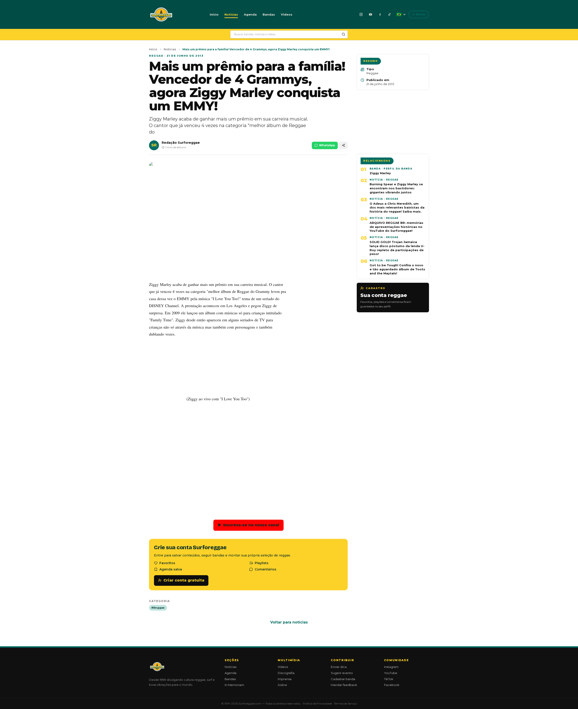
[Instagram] (361, 14)
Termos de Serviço (345, 703)
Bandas (269, 14)
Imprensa (284, 679)
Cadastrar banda (343, 679)
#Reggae (158, 607)
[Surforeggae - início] (161, 14)
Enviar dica (339, 667)
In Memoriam (234, 685)
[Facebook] (380, 14)
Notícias (231, 14)
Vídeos (286, 14)
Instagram (391, 667)
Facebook (391, 685)
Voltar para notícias (289, 622)
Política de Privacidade (317, 703)
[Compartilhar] (343, 145)
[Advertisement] (248, 457)
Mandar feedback (344, 685)
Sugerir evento (342, 673)
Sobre (282, 685)
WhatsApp (327, 145)
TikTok (388, 679)
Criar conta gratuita (183, 580)
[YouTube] (370, 14)
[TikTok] (389, 14)
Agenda (250, 14)
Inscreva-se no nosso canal (248, 525)
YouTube (390, 673)
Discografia (286, 673)
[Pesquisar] (343, 34)
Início (214, 14)
